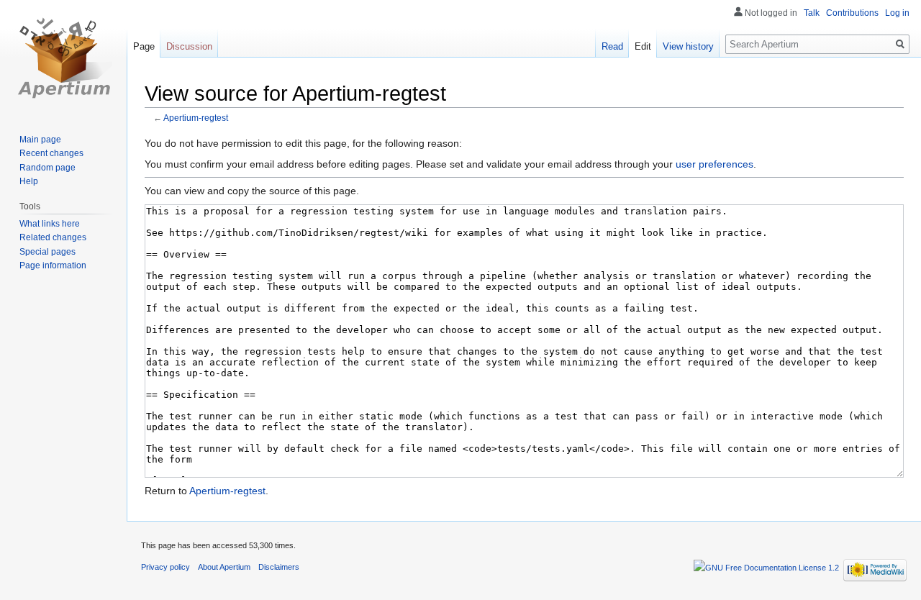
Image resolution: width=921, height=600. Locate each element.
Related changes (52, 237)
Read (612, 46)
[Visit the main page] (63, 57)
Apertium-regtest (195, 117)
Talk (812, 13)
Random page (47, 168)
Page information (52, 265)
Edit (643, 46)
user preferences (714, 164)
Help (28, 181)
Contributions (852, 13)
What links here (49, 224)
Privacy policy (165, 567)
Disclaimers (278, 567)
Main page (40, 140)
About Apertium (224, 567)
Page (144, 46)
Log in (897, 13)
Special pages (47, 252)
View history (688, 46)
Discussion (189, 46)
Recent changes (51, 153)
